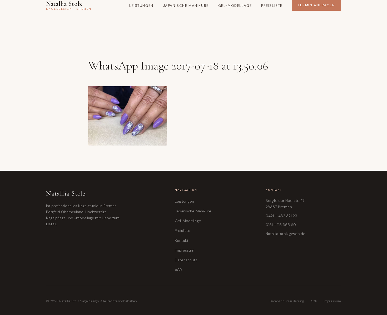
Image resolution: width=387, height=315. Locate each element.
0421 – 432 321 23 (281, 215)
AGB (178, 269)
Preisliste (271, 5)
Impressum (184, 250)
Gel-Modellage (235, 5)
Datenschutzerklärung (287, 301)
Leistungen (141, 5)
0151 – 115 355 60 (281, 224)
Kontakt (181, 240)
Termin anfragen (316, 5)
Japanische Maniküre (186, 5)
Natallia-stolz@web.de (285, 233)
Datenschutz (186, 260)
